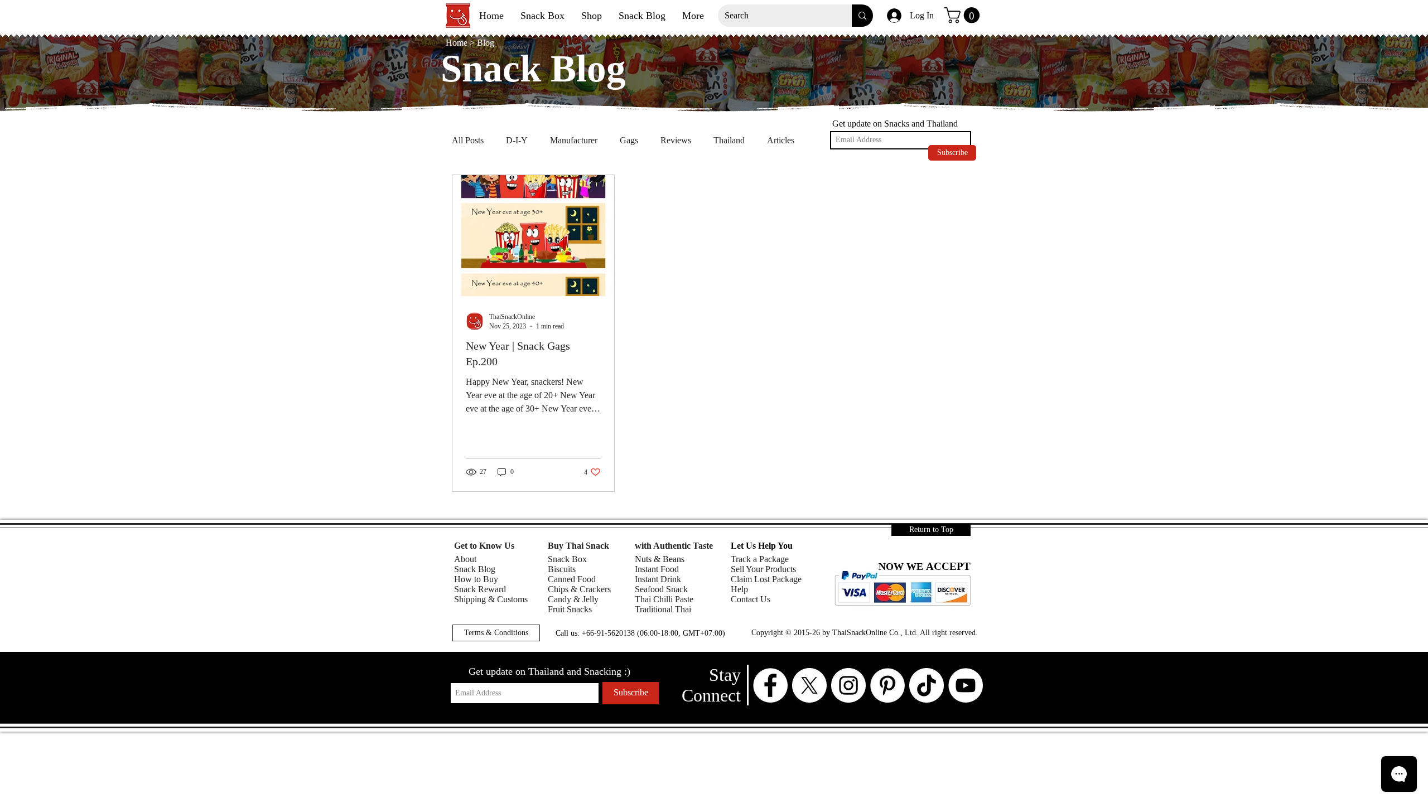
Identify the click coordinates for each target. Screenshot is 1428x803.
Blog (485, 42)
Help (739, 589)
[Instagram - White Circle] (848, 685)
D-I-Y (517, 140)
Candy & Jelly (573, 599)
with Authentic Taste (674, 545)
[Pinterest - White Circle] (887, 685)
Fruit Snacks (570, 609)
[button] (963, 15)
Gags (629, 140)
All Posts (468, 140)
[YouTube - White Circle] (965, 685)
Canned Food (572, 579)
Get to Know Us (484, 545)
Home (458, 42)
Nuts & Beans (659, 559)
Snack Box (567, 559)
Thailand (729, 140)
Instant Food (657, 569)
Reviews (675, 140)
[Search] (862, 15)
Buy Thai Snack (578, 545)
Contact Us (750, 599)
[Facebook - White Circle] (770, 685)
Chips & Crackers (579, 589)
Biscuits (562, 569)
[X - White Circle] (809, 685)
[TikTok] (926, 685)
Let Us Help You (762, 545)
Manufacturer (573, 140)
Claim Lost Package (766, 579)
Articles (780, 140)
